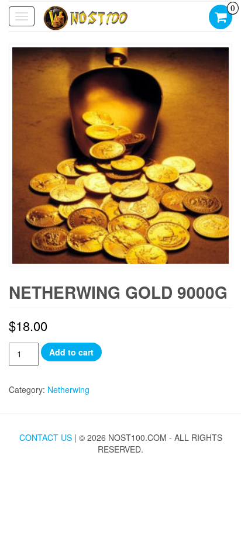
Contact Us (45, 437)
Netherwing (68, 389)
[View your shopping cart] (220, 18)
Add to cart (71, 352)
